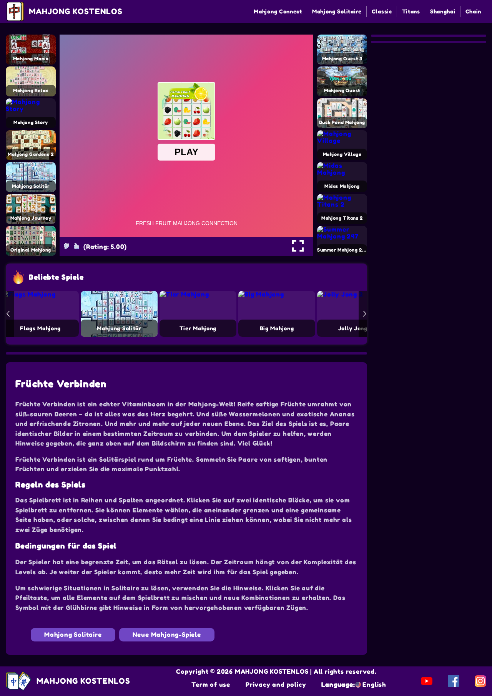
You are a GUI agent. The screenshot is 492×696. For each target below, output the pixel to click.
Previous (8, 314)
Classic (382, 11)
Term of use (210, 684)
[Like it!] (76, 246)
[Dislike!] (66, 246)
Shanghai (442, 11)
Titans (411, 11)
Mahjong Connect (278, 11)
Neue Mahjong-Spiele (167, 634)
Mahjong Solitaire (337, 11)
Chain (473, 11)
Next (365, 314)
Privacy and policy (276, 684)
